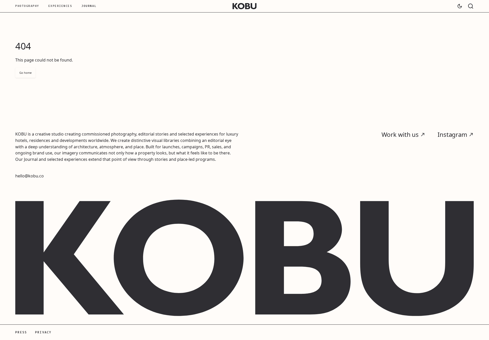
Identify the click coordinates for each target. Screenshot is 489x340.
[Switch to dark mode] (459, 6)
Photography (27, 6)
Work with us (400, 134)
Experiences (60, 6)
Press (21, 332)
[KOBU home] (245, 6)
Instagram (452, 134)
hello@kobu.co (29, 176)
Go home (25, 73)
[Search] (471, 6)
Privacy (43, 332)
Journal (89, 6)
